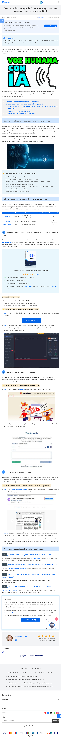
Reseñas (36, 274)
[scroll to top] (58, 731)
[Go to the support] (59, 716)
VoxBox (7, 216)
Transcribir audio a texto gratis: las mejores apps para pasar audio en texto (30, 686)
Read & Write (7, 225)
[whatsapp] (54, 713)
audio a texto (28, 286)
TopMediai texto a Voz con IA (17, 568)
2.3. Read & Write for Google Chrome (19, 111)
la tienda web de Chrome (19, 490)
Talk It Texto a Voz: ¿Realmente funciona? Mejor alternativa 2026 (27, 679)
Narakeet (7, 221)
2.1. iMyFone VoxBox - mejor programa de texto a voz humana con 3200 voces (32, 106)
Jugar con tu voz (11, 17)
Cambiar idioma (31, 726)
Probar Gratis (50, 26)
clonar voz (54, 286)
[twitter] (51, 713)
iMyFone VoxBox (7, 242)
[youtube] (45, 713)
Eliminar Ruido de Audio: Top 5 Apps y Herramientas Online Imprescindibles (30, 673)
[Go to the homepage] (7, 2)
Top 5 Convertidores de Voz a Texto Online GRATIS (22, 676)
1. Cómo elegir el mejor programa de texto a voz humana (22, 101)
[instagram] (57, 713)
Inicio (4, 17)
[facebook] (48, 713)
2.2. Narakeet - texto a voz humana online (20, 109)
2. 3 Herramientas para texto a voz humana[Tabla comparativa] (24, 104)
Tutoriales (5, 704)
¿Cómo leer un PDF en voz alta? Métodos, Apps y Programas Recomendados (30, 683)
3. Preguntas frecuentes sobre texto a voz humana (20, 113)
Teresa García (41, 17)
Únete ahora (56, 720)
